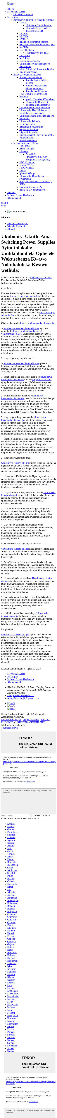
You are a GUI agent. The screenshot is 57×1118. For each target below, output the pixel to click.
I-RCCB (23, 33)
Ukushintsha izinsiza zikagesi (15, 463)
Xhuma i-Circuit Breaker (37, 28)
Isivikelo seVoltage (28, 72)
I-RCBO (23, 36)
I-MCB (22, 22)
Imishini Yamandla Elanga (25, 143)
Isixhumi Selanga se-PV (31, 187)
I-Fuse (22, 170)
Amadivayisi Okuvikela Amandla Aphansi (33, 20)
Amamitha (24, 118)
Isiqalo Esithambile (28, 129)
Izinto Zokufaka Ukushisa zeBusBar (36, 69)
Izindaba (11, 192)
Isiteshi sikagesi (26, 148)
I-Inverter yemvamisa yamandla (34, 107)
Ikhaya (10, 9)
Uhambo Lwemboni (23, 14)
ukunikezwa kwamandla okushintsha (36, 323)
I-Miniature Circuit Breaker (39, 25)
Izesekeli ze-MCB (34, 31)
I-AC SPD (24, 55)
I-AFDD (23, 47)
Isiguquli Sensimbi (28, 132)
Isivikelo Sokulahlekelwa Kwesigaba (37, 44)
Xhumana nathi (14, 198)
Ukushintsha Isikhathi (29, 121)
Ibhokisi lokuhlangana (36, 91)
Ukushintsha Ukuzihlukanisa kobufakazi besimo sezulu (33, 111)
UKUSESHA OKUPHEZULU (31, 722)
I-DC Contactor (27, 162)
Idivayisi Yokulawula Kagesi (27, 74)
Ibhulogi (11, 229)
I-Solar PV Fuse (27, 165)
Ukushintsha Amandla (41, 277)
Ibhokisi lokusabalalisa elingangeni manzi (36, 87)
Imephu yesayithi (31, 719)
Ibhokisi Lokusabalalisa (30, 77)
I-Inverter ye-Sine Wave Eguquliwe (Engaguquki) (38, 158)
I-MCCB (23, 39)
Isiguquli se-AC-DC (41, 379)
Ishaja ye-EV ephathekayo (32, 189)
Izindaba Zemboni (16, 226)
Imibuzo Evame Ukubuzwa (20, 195)
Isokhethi (23, 96)
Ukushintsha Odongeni (37, 102)
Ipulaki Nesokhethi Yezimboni (40, 99)
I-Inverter (23, 151)
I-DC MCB (25, 146)
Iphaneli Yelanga (27, 173)
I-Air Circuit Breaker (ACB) (33, 94)
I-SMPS (18, 334)
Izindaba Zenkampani (17, 223)
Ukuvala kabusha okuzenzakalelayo (36, 115)
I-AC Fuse (24, 58)
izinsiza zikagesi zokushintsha (24, 296)
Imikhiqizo (12, 17)
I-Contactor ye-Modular (37, 52)
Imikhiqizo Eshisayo (11, 719)
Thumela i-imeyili (9, 727)
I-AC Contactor (27, 50)
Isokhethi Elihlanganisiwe (38, 104)
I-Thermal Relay (27, 124)
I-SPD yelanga (26, 167)
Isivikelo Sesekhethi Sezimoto (33, 41)
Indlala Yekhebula (28, 140)
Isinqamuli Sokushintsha (31, 126)
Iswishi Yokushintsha (29, 61)
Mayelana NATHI (16, 11)
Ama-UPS (31, 154)
